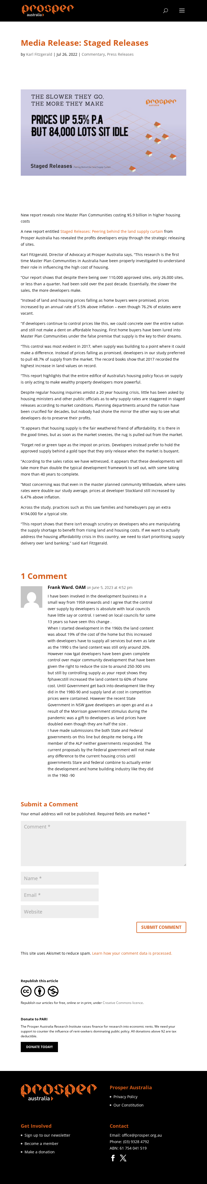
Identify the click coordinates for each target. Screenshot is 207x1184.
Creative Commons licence (123, 1002)
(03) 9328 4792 (136, 1141)
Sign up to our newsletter (47, 1135)
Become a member (41, 1143)
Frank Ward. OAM (67, 587)
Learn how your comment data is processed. (132, 953)
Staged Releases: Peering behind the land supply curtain (111, 231)
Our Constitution (128, 1105)
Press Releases (120, 54)
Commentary (93, 54)
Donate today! (39, 1047)
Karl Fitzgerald (39, 54)
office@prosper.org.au (142, 1135)
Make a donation (40, 1151)
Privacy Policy (125, 1096)
